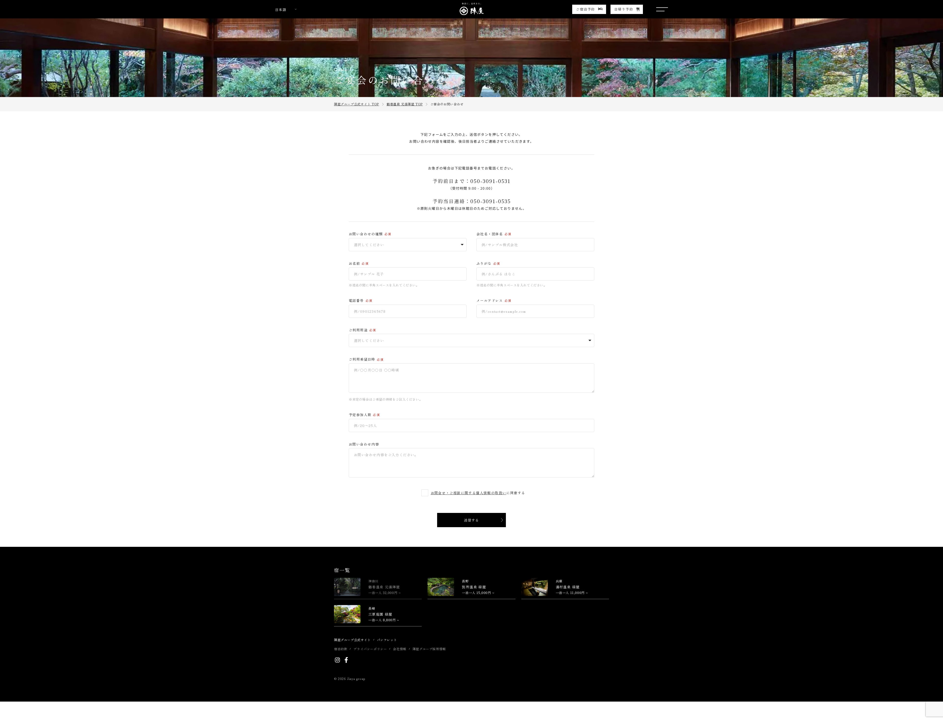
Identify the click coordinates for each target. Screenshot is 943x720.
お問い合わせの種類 (366, 234)
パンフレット (387, 639)
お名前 (354, 263)
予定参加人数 (360, 414)
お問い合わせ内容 (364, 444)
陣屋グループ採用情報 (429, 649)
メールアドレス (489, 300)
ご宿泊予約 (585, 9)
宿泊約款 (340, 649)
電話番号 (356, 300)
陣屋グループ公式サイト (352, 639)
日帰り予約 (623, 9)
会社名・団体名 (489, 234)
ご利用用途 (358, 330)
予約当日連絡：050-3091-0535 (471, 201)
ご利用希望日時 (362, 359)
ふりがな (484, 263)
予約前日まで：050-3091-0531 (471, 180)
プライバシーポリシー (370, 649)
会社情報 (399, 649)
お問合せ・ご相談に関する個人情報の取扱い (468, 492)
